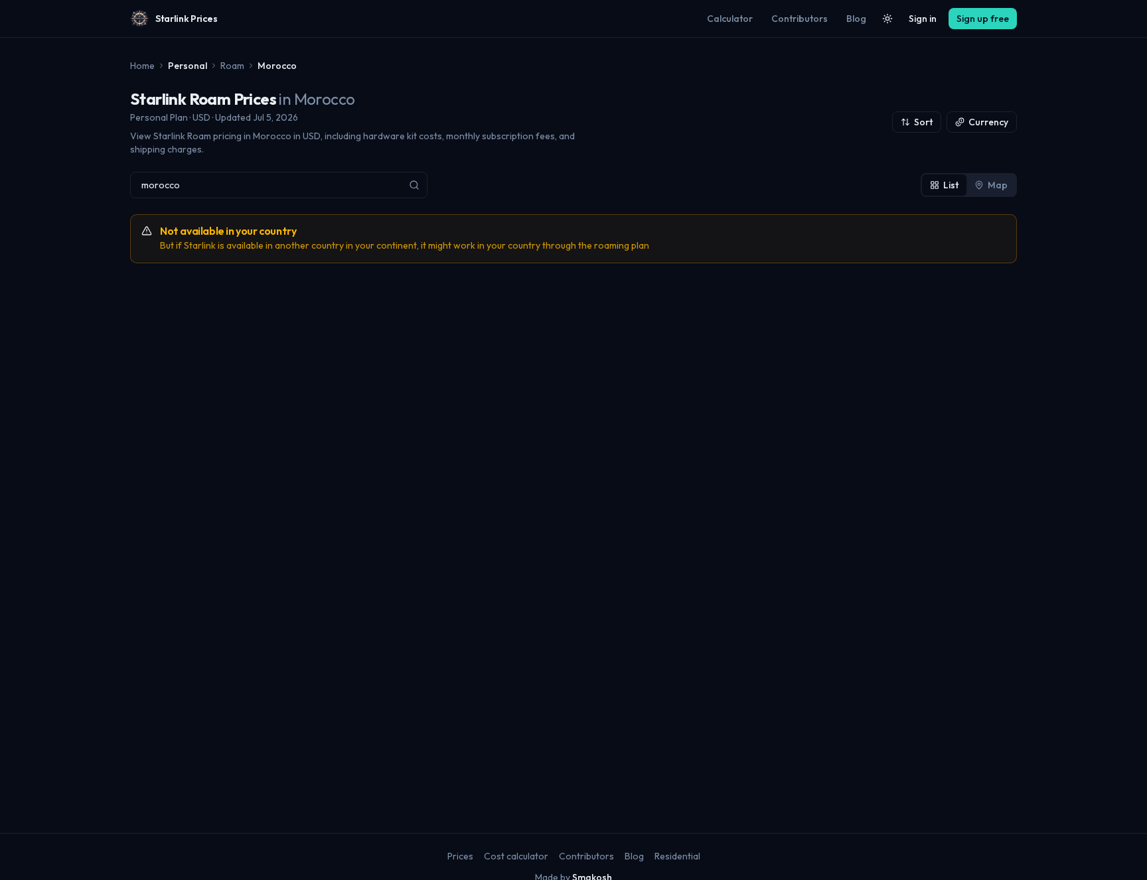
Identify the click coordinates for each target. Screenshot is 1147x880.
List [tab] (950, 185)
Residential (677, 856)
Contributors (799, 19)
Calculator (730, 19)
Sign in (923, 19)
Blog (856, 19)
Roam (232, 66)
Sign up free (982, 19)
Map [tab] (998, 185)
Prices (460, 856)
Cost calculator (516, 856)
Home (142, 66)
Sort (923, 122)
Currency (988, 122)
